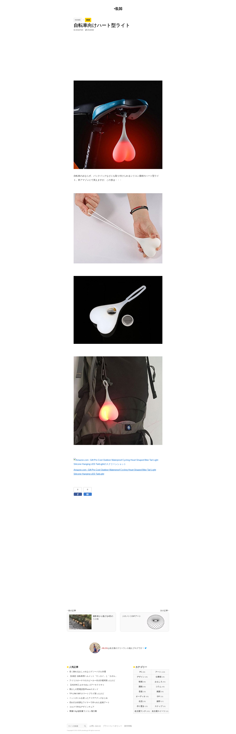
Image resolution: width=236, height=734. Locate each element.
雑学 (160, 701)
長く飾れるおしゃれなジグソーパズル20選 (87, 671)
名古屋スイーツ (160, 711)
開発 (142, 686)
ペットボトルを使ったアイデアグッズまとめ (88, 698)
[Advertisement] (118, 59)
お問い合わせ (95, 726)
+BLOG (118, 9)
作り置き (142, 706)
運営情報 (128, 726)
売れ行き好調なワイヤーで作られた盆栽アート (89, 702)
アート (160, 672)
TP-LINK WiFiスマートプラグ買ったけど (86, 693)
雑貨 (160, 691)
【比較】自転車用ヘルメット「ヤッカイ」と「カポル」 (93, 676)
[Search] (85, 726)
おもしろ (160, 682)
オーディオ (142, 696)
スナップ (160, 706)
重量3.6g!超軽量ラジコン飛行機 (83, 711)
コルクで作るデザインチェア (81, 707)
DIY (160, 696)
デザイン (142, 677)
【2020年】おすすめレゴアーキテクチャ (86, 685)
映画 (142, 682)
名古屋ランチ (142, 711)
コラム (160, 686)
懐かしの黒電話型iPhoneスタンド (83, 689)
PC (142, 672)
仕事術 (160, 677)
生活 (142, 701)
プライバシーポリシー (112, 726)
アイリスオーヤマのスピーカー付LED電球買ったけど (92, 680)
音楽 (142, 691)
